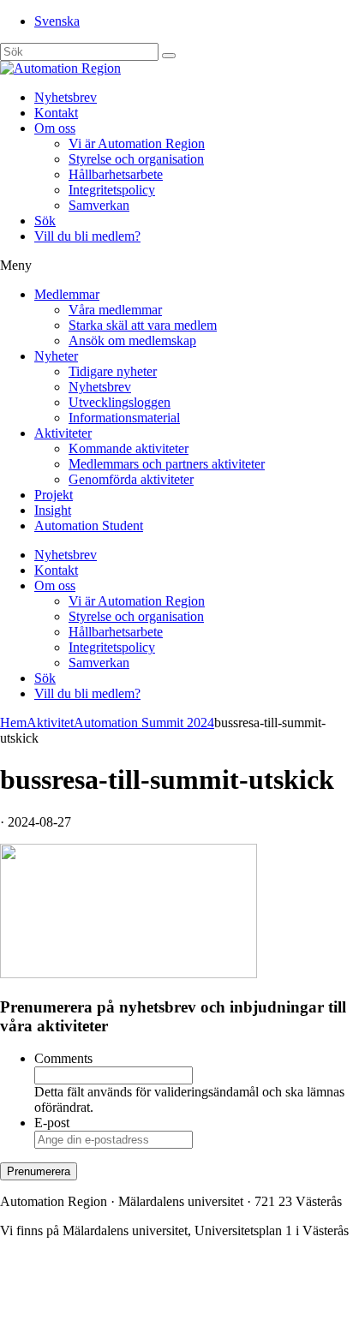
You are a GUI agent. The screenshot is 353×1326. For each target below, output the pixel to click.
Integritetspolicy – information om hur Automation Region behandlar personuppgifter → (157, 1296)
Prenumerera (38, 1171)
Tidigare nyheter (113, 371)
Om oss (54, 128)
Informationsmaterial (124, 417)
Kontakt (56, 112)
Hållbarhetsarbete (116, 174)
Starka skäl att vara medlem (143, 325)
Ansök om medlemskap (132, 340)
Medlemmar (66, 294)
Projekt (53, 494)
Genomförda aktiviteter (131, 479)
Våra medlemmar (115, 309)
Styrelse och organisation (136, 159)
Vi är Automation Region (137, 143)
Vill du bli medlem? (87, 236)
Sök (45, 220)
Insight (52, 510)
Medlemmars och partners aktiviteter (167, 464)
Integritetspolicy (112, 189)
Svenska (57, 21)
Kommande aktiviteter (128, 448)
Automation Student (88, 525)
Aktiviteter (63, 433)
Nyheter (56, 356)
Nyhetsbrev (65, 97)
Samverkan (99, 205)
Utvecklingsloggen (120, 402)
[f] (169, 55)
